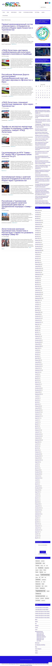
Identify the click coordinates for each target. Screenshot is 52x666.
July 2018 (37, 396)
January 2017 (37, 432)
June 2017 (37, 422)
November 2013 (38, 488)
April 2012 (37, 521)
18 (38, 95)
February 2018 (37, 406)
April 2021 (37, 332)
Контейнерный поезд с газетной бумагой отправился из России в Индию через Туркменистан (16, 179)
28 (44, 97)
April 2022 (37, 308)
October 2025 (37, 224)
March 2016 (37, 450)
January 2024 (37, 266)
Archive (36, 621)
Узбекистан (38, 593)
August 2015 (37, 462)
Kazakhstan (40, 567)
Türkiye (37, 577)
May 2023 (37, 282)
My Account (37, 642)
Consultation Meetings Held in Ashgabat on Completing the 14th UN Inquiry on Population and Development (42, 185)
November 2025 (38, 222)
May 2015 (37, 466)
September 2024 (38, 250)
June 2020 (37, 352)
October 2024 (37, 248)
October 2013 (37, 490)
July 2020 (37, 350)
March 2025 (37, 238)
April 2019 (37, 380)
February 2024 (37, 264)
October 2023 (37, 272)
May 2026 (37, 216)
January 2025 (37, 242)
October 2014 (37, 476)
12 (40, 92)
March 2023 (37, 286)
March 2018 (37, 404)
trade (45, 572)
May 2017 (37, 424)
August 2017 (37, 418)
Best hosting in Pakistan (27, 665)
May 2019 (37, 378)
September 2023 (38, 274)
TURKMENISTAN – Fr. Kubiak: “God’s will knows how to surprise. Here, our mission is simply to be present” (42, 125)
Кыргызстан (38, 586)
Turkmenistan (45, 575)
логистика (37, 598)
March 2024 (37, 262)
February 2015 (37, 470)
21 (44, 95)
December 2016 (38, 434)
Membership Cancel (40, 634)
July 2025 (37, 230)
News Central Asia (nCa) (11, 4)
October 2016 (37, 438)
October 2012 (37, 511)
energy (42, 565)
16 (49, 92)
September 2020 (38, 346)
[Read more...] (14, 44)
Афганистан (38, 581)
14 (44, 92)
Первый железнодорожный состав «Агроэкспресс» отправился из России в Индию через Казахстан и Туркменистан (17, 27)
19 (40, 95)
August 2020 (37, 348)
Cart (36, 623)
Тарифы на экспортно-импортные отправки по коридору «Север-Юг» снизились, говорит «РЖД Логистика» (17, 129)
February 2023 (37, 288)
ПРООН (46, 586)
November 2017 (38, 412)
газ (46, 596)
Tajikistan (41, 572)
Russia (37, 572)
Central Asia (38, 563)
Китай (43, 583)
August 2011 (37, 531)
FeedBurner (45, 553)
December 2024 (38, 244)
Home (3, 19)
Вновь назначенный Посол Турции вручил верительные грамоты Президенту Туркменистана (41, 143)
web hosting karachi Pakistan (13, 663)
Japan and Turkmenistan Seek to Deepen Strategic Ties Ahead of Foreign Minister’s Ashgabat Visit (42, 112)
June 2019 (37, 376)
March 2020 (37, 358)
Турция (48, 591)
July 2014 (37, 480)
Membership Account (39, 631)
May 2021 (37, 330)
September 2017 (38, 416)
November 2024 (38, 246)
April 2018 (37, 402)
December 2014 (38, 472)
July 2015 (37, 464)
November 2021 (38, 318)
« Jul (36, 103)
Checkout (36, 625)
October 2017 (37, 414)
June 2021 (37, 328)
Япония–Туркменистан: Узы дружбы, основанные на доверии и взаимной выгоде (42, 116)
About (36, 619)
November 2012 (38, 509)
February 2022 (37, 312)
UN (39, 577)
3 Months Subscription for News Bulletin (42, 611)
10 (36, 92)
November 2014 (38, 474)
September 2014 (38, 478)
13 (42, 92)
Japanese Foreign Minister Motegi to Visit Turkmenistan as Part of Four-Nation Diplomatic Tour (42, 167)
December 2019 (38, 364)
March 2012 (37, 523)
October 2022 (37, 296)
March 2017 (37, 428)
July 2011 (37, 533)
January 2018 (37, 408)
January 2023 (37, 290)
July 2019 (37, 374)
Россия (37, 588)
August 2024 (37, 252)
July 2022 (37, 302)
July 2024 (37, 254)
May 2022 (37, 306)
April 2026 (37, 218)
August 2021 (37, 324)
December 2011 (38, 529)
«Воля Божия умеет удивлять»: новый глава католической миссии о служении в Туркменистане (42, 121)
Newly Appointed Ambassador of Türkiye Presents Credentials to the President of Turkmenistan (42, 148)
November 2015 (38, 456)
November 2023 (38, 270)
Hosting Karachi (29, 663)
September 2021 (38, 322)
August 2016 (37, 442)
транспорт (47, 598)
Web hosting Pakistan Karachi (37, 663)
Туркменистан (40, 591)
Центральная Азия (40, 596)
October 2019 (37, 368)
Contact (36, 627)
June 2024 (37, 256)
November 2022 (38, 294)
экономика (38, 600)
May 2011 (37, 537)
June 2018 (37, 398)
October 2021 (37, 320)
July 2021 (37, 326)
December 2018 (38, 388)
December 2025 (38, 220)
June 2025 (37, 232)
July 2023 (37, 278)
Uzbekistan (38, 579)
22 (47, 95)
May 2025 (37, 234)
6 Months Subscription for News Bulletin (42, 615)
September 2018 (38, 394)
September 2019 (38, 370)
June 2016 (37, 444)
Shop (36, 646)
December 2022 (38, 292)
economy (37, 565)
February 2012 (37, 525)
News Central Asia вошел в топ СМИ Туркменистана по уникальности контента (42, 153)
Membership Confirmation (41, 636)
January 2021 (37, 338)
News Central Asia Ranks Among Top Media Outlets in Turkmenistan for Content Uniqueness (42, 157)
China (44, 563)
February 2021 (37, 336)
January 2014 (37, 486)
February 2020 (37, 360)
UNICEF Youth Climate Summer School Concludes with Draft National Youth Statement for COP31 (42, 197)
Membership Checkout (41, 635)
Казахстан (38, 583)
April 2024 (37, 260)
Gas (47, 565)
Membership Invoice (40, 638)
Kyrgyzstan (47, 567)
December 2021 (38, 316)
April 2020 (37, 356)
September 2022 (38, 298)
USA (45, 577)
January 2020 (37, 362)
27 (42, 97)
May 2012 (37, 519)
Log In (36, 629)
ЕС (41, 581)
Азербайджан (44, 579)
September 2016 (38, 440)
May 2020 (37, 354)
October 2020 (37, 344)
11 (38, 92)
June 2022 (37, 304)
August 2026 (37, 210)
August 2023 (37, 276)
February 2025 (37, 240)
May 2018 (37, 400)
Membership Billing (40, 632)
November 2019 (38, 366)
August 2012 (37, 515)
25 (38, 97)
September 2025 (38, 226)
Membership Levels (40, 639)
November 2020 (38, 342)
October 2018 (37, 392)
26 (40, 97)
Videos (36, 650)
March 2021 (37, 334)
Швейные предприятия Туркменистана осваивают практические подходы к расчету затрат (42, 171)
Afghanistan (38, 560)
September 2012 (38, 513)
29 (47, 97)
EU (44, 565)
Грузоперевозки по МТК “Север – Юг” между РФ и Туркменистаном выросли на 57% (16, 154)
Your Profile (39, 640)
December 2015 (38, 454)
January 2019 (37, 386)
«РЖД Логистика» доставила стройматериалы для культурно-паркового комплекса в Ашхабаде (17, 52)
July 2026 (37, 212)
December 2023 (38, 268)
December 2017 (38, 410)
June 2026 (37, 214)
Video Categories (38, 648)
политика (42, 598)
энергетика (43, 600)
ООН (42, 586)
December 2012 (38, 507)
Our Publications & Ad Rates (40, 644)
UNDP (42, 577)
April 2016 (37, 448)
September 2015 (38, 460)
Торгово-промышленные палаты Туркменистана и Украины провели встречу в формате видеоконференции (42, 202)
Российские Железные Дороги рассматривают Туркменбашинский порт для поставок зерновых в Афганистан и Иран (17, 78)
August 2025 (37, 228)
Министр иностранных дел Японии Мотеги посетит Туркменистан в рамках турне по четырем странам (42, 162)
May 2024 (37, 258)
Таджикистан (42, 588)
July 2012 (37, 517)
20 (42, 95)
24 (36, 97)
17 (36, 95)
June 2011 (37, 535)
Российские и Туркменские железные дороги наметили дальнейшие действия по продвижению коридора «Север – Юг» (17, 204)
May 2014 (37, 484)
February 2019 (37, 384)
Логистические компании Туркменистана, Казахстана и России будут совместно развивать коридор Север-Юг (17, 231)
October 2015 (37, 458)
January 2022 (37, 314)
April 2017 (37, 426)
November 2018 (38, 390)
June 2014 (37, 482)
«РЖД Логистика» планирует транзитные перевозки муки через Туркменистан (17, 104)
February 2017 (37, 430)
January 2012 (37, 527)
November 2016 (38, 436)
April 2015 (37, 468)
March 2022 (37, 310)
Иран (44, 581)
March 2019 (37, 382)
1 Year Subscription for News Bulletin (41, 607)
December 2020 (38, 340)
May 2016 (37, 446)
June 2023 (37, 280)
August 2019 (37, 372)
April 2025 (37, 236)
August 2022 (37, 300)
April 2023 (37, 284)
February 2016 (37, 452)
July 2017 (37, 420)
